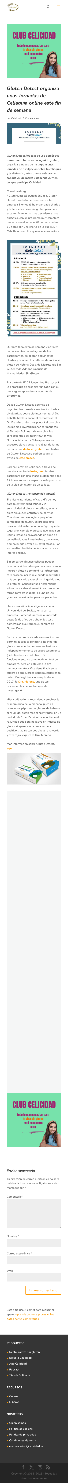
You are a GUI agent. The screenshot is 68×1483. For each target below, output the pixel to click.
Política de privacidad (22, 1435)
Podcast (14, 1369)
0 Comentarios (31, 118)
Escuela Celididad (20, 1358)
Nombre (13, 1236)
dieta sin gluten (33, 449)
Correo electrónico (19, 1253)
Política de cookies (21, 1429)
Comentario (15, 1197)
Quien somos (17, 1423)
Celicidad (16, 118)
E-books (14, 1402)
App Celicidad (18, 1364)
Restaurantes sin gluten (24, 1352)
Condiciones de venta (22, 1440)
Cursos (13, 1396)
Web (10, 1271)
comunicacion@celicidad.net (27, 1446)
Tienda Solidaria (19, 1375)
